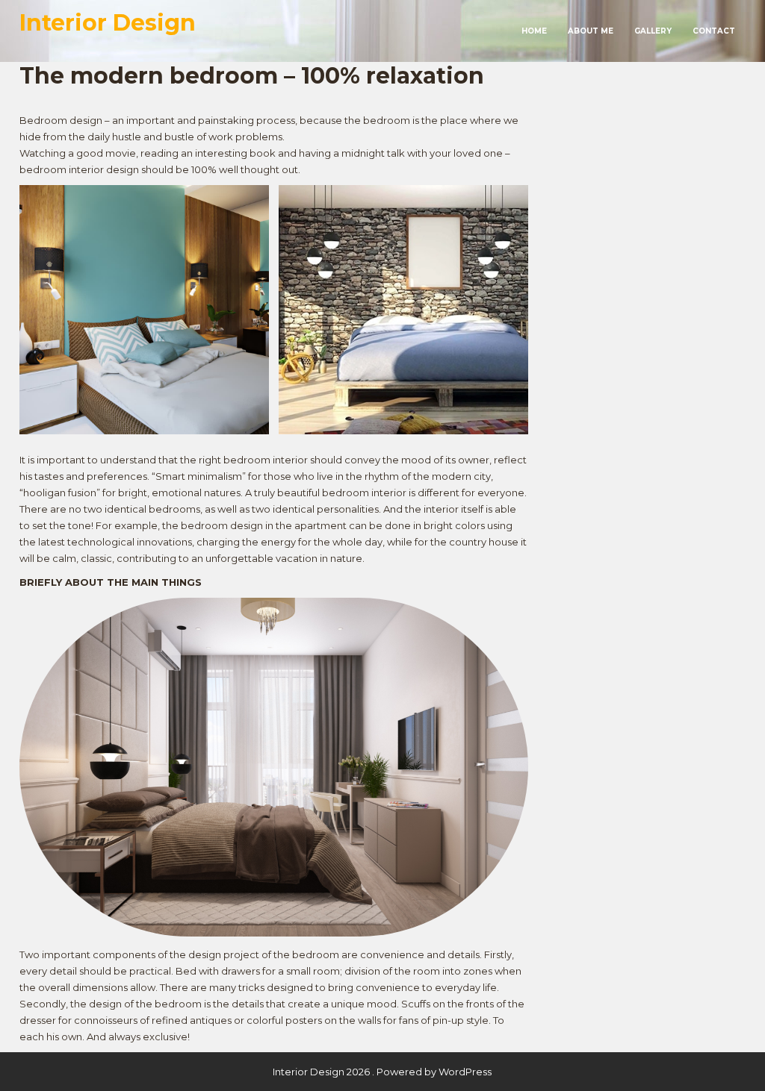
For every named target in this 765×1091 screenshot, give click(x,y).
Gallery (653, 31)
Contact (714, 31)
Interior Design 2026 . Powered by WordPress (382, 1072)
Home (534, 31)
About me (590, 31)
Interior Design (107, 23)
